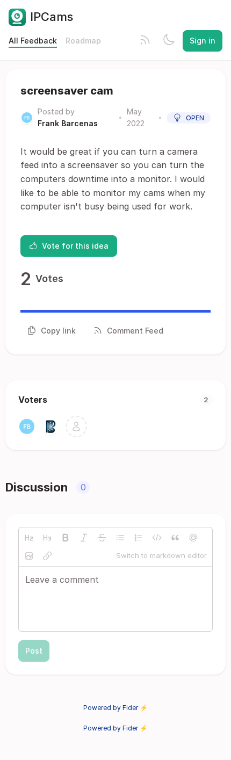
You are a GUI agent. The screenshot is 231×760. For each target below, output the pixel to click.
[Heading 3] (47, 538)
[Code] (157, 538)
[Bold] (65, 538)
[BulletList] (120, 538)
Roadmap (83, 40)
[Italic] (84, 538)
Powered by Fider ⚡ (115, 708)
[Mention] (193, 538)
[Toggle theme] (168, 41)
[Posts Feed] (145, 41)
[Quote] (175, 538)
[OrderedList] (139, 538)
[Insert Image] (29, 556)
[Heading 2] (29, 538)
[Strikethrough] (102, 538)
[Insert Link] (47, 556)
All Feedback (33, 40)
